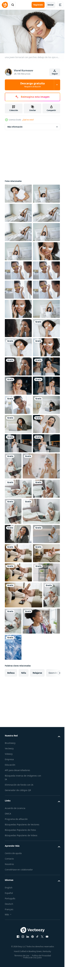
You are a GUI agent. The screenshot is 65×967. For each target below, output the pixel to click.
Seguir (55, 73)
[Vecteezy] (5, 5)
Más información (15, 125)
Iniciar (51, 4)
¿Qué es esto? (28, 119)
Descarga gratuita (32, 85)
